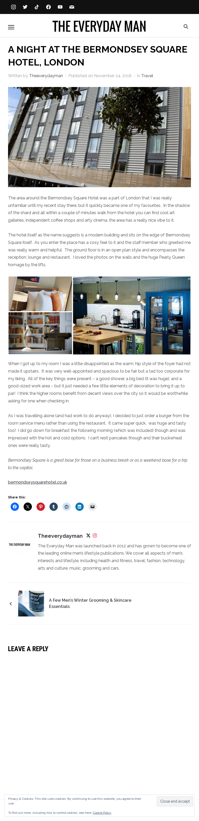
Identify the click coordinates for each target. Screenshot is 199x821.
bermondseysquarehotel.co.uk (37, 482)
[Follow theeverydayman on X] (88, 536)
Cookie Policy (102, 813)
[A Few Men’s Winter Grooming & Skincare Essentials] (31, 603)
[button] (11, 27)
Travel (147, 75)
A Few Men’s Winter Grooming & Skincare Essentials (90, 603)
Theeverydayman (46, 75)
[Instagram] (95, 536)
